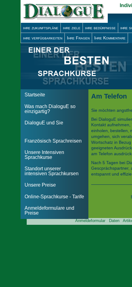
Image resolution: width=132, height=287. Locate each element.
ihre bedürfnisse (100, 27)
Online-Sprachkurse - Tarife (54, 196)
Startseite (35, 94)
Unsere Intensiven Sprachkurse (44, 155)
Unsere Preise (40, 185)
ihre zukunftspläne (40, 27)
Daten (114, 220)
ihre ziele (71, 27)
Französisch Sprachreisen (53, 141)
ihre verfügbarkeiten (42, 37)
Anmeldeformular (90, 220)
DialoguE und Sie (44, 122)
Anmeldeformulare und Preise (49, 210)
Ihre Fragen (78, 37)
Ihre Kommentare (110, 37)
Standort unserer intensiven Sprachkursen (52, 171)
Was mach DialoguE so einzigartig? (50, 109)
